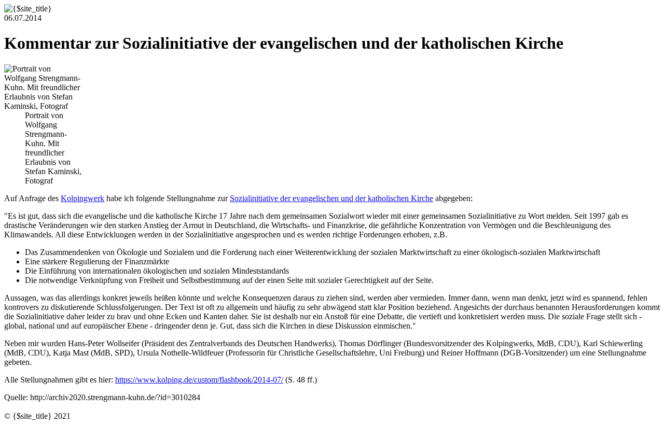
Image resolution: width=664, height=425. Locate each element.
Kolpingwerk (82, 198)
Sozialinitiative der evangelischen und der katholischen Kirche (331, 198)
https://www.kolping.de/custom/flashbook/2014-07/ (199, 379)
